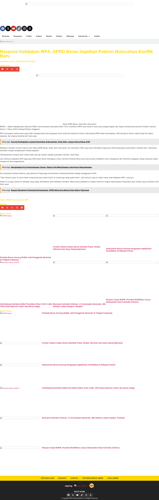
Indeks (97, 36)
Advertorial (82, 36)
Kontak (74, 478)
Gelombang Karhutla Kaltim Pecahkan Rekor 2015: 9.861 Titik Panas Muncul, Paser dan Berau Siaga (26, 305)
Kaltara (39, 36)
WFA (27, 200)
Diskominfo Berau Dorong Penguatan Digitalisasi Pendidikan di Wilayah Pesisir (128, 250)
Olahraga (70, 36)
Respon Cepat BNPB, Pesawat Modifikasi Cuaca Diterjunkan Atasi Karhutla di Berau (128, 301)
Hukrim (59, 36)
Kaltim (29, 36)
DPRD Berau (5, 66)
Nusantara (18, 36)
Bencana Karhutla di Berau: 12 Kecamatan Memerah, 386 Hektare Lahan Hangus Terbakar (79, 305)
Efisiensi (20, 200)
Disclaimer (113, 478)
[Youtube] (13, 28)
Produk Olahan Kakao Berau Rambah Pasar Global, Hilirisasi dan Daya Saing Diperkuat (76, 248)
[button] (2, 69)
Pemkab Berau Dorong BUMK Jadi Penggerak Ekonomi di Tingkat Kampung (77, 313)
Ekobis (49, 36)
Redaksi (62, 478)
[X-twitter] (8, 28)
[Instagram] (24, 28)
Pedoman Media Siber (92, 478)
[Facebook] (2, 28)
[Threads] (29, 28)
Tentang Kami (47, 478)
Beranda (5, 36)
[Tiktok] (19, 28)
